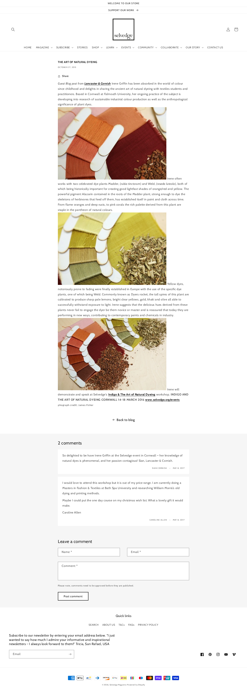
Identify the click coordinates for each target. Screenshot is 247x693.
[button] (13, 29)
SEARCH (94, 624)
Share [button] (65, 76)
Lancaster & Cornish (97, 83)
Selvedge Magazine (118, 685)
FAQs (131, 624)
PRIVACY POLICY (148, 624)
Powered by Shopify (136, 685)
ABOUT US (108, 624)
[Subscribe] (70, 654)
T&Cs (122, 624)
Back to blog (126, 420)
